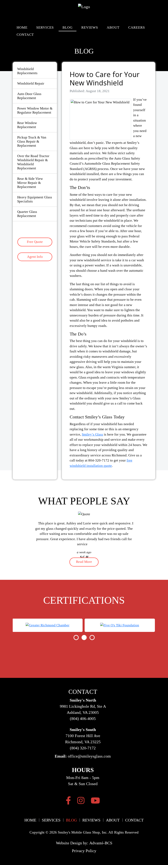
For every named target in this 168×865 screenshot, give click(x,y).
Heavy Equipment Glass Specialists (34, 199)
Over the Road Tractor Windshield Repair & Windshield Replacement (33, 162)
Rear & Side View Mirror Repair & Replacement (30, 183)
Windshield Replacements (27, 71)
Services (45, 27)
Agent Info (35, 257)
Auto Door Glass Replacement (29, 96)
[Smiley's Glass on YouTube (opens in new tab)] (95, 800)
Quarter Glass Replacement (27, 214)
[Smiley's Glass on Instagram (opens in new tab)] (81, 800)
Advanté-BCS (100, 843)
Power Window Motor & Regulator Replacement (34, 110)
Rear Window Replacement (27, 125)
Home (22, 27)
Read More (84, 562)
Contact (25, 35)
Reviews (89, 27)
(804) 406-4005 (83, 718)
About (113, 27)
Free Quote (35, 242)
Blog (67, 27)
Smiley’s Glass (92, 434)
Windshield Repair (30, 83)
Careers (136, 27)
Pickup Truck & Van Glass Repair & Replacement (31, 141)
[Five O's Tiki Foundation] (119, 625)
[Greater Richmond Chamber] (47, 625)
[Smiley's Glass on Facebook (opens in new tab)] (68, 800)
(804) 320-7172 (83, 748)
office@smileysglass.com (89, 756)
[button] (76, 637)
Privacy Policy (84, 850)
